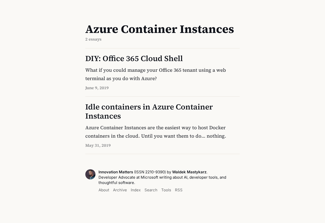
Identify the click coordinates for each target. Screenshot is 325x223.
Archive (120, 190)
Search (150, 190)
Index (136, 190)
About (104, 190)
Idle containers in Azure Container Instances (149, 111)
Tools (166, 190)
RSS (179, 190)
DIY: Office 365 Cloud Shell (134, 58)
